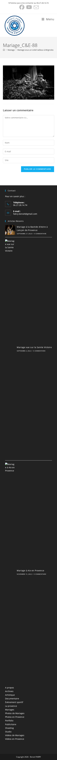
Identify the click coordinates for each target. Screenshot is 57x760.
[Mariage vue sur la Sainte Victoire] (10, 348)
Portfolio (9, 720)
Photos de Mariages (14, 713)
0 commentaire (40, 234)
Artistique (10, 695)
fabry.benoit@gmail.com (25, 213)
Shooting (9, 728)
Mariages (9, 709)
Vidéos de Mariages (14, 735)
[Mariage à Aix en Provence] (10, 572)
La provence (11, 706)
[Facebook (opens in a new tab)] (21, 7)
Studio (8, 731)
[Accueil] (4, 50)
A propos (9, 687)
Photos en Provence (14, 717)
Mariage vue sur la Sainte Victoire (34, 347)
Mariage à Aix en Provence (30, 570)
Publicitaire (10, 724)
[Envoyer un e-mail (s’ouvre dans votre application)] (36, 7)
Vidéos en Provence (14, 739)
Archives (9, 691)
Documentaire (12, 698)
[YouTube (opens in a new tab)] (29, 7)
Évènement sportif (14, 702)
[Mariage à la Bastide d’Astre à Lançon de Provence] (10, 230)
